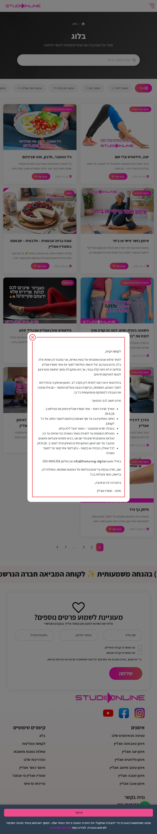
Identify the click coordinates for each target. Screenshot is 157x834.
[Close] (32, 337)
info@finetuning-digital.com (93, 461)
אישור (79, 812)
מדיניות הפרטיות (60, 827)
